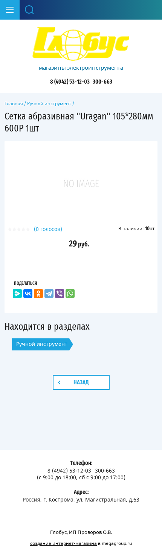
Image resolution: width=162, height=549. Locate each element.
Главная (14, 103)
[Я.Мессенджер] (17, 293)
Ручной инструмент (49, 103)
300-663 (102, 82)
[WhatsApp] (70, 293)
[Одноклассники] (38, 293)
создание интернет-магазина (63, 543)
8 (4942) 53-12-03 (70, 82)
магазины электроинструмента (81, 67)
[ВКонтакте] (27, 293)
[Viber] (59, 293)
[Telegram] (48, 293)
